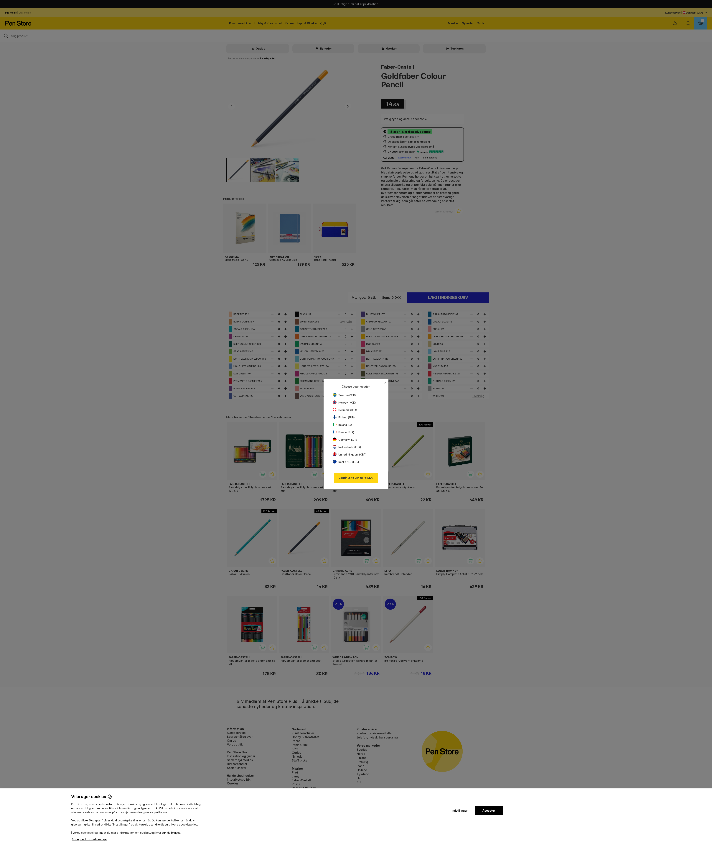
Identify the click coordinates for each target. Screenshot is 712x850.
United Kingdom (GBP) (352, 454)
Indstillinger (460, 810)
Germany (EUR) (347, 439)
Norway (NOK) (347, 402)
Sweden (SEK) (347, 395)
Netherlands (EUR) (349, 447)
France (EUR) (346, 432)
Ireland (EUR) (346, 424)
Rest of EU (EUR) (348, 462)
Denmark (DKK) (347, 410)
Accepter (488, 810)
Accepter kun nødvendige (89, 839)
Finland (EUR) (346, 417)
